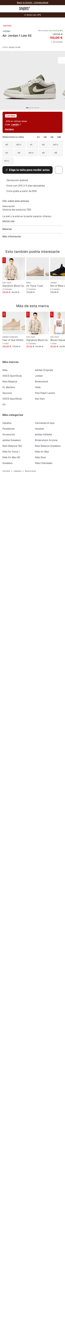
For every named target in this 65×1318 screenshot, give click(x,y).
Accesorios (8, 434)
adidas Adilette (43, 434)
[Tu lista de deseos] (54, 8)
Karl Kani (40, 398)
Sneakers (7, 463)
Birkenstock (41, 381)
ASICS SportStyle (12, 375)
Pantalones (8, 428)
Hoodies (39, 428)
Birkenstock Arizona (46, 440)
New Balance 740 (12, 446)
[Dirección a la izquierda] (2, 82)
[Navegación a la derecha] (62, 82)
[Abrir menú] (3, 9)
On (4, 404)
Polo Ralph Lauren (45, 393)
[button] (32, 80)
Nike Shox (40, 457)
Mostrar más (8, 221)
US (52, 137)
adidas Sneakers (11, 440)
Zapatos (6, 423)
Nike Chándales (43, 463)
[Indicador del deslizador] (27, 108)
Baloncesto (30, 471)
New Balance (9, 381)
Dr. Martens (8, 387)
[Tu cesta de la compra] (61, 8)
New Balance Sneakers (47, 446)
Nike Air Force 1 (11, 451)
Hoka (38, 387)
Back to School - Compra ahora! (32, 2)
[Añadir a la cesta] (22, 260)
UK (45, 137)
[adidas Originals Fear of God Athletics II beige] (13, 323)
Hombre (6, 471)
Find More (9, 129)
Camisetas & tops (44, 423)
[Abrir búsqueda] (39, 8)
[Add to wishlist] (61, 60)
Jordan (6, 31)
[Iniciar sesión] (47, 8)
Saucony (7, 393)
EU (38, 137)
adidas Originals (44, 370)
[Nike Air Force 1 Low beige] (37, 268)
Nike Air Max (42, 451)
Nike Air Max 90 (11, 457)
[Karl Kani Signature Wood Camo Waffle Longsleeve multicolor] (13, 268)
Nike (4, 370)
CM (59, 137)
